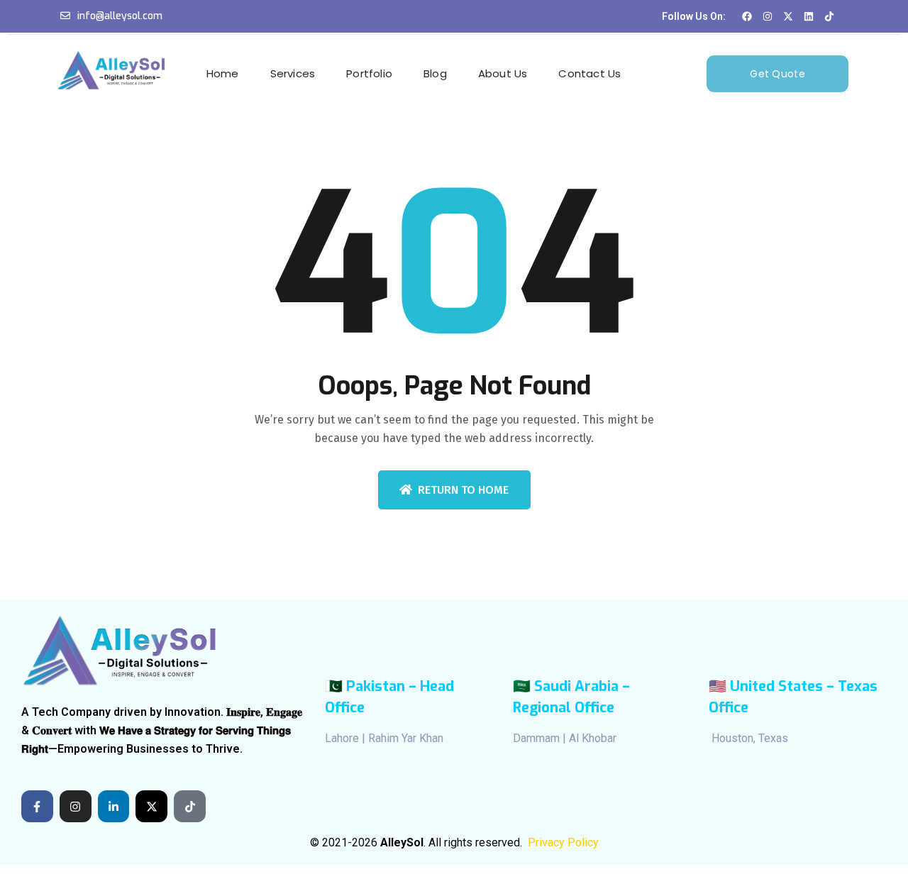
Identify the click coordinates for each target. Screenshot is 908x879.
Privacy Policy (563, 842)
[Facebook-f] (37, 806)
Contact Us (589, 73)
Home (222, 73)
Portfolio (369, 73)
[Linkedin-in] (114, 806)
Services (293, 73)
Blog (435, 73)
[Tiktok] (190, 806)
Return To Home (463, 490)
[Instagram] (76, 806)
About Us (503, 73)
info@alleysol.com (119, 16)
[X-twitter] (151, 806)
